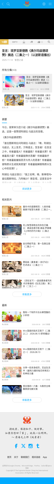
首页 (9, 457)
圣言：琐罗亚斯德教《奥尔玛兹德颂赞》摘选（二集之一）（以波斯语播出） (38, 80)
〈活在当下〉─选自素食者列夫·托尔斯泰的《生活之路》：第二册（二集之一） (37, 283)
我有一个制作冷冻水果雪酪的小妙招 (36, 314)
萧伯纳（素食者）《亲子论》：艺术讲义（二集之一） (36, 263)
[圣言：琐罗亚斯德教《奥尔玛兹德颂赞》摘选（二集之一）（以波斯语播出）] (15, 81)
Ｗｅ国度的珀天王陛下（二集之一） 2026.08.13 (36, 350)
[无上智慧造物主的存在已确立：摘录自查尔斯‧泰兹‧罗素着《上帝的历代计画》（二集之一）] (12, 229)
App (45, 457)
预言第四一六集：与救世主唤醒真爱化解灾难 (36, 387)
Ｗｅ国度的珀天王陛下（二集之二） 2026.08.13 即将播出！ (37, 332)
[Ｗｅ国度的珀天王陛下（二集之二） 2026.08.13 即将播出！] (12, 335)
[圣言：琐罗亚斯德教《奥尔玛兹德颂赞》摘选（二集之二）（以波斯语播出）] (14, 100)
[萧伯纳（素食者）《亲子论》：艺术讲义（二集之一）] (12, 266)
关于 (16, 457)
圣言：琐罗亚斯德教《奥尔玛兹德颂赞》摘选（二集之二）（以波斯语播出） (37, 98)
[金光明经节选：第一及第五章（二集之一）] (12, 248)
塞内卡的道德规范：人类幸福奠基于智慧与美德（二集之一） (37, 208)
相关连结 (36, 457)
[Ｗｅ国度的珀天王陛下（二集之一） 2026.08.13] (12, 353)
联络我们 (25, 457)
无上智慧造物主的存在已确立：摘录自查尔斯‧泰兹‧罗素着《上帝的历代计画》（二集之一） (37, 229)
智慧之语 (19, 59)
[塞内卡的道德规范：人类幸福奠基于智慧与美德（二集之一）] (12, 211)
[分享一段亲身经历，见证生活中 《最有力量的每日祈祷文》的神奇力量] (12, 372)
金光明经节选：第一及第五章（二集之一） (36, 245)
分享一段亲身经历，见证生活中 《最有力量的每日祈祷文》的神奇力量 (37, 370)
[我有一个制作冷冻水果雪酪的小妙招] (12, 317)
